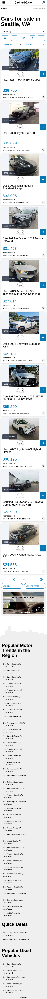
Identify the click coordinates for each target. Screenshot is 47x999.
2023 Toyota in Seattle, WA (12, 750)
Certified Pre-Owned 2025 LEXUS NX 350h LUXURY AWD (23, 398)
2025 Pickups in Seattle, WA (13, 855)
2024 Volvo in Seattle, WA (12, 829)
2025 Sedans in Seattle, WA (13, 744)
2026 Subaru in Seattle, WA (12, 908)
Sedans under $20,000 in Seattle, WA (16, 941)
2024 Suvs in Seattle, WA (12, 672)
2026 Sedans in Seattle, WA (13, 822)
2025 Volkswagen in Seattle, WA (14, 724)
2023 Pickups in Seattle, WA (13, 862)
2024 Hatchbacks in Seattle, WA (14, 849)
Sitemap (23, 997)
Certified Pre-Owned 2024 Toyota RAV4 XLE (23, 240)
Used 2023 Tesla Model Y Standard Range (18, 187)
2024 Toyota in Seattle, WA (12, 685)
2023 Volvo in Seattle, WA (12, 816)
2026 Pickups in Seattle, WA (13, 888)
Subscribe (42, 8)
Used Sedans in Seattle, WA (13, 972)
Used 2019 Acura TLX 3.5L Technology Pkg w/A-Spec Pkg (21, 292)
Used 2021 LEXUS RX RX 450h (22, 80)
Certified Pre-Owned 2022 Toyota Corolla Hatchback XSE (23, 503)
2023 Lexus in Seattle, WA (12, 731)
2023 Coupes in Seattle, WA (13, 901)
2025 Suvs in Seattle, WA (12, 665)
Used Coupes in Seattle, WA (13, 991)
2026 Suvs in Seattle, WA (12, 704)
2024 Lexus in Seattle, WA (12, 718)
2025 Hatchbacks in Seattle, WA (14, 836)
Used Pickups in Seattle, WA (13, 985)
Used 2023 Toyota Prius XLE (20, 133)
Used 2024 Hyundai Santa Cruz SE (22, 556)
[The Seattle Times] (23, 2)
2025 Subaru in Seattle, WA (12, 737)
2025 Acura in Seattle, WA (12, 809)
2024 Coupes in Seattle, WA (13, 881)
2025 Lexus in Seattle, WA (12, 757)
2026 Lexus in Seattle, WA (12, 842)
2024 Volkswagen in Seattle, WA (14, 803)
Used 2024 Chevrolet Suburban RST (21, 345)
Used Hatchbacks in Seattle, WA (14, 978)
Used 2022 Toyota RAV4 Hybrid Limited (22, 450)
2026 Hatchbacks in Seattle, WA (14, 875)
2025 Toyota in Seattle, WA (12, 691)
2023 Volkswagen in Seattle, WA (14, 777)
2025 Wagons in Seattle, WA (13, 868)
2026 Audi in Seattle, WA (11, 914)
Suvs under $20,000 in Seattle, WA (15, 934)
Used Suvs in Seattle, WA (12, 965)
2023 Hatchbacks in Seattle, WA (14, 790)
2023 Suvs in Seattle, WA (12, 678)
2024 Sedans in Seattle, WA (13, 698)
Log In (35, 8)
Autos (4, 8)
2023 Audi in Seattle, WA (11, 763)
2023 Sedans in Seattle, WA (13, 783)
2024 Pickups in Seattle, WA (13, 796)
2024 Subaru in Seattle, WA (12, 770)
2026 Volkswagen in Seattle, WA (14, 895)
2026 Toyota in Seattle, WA (12, 711)
